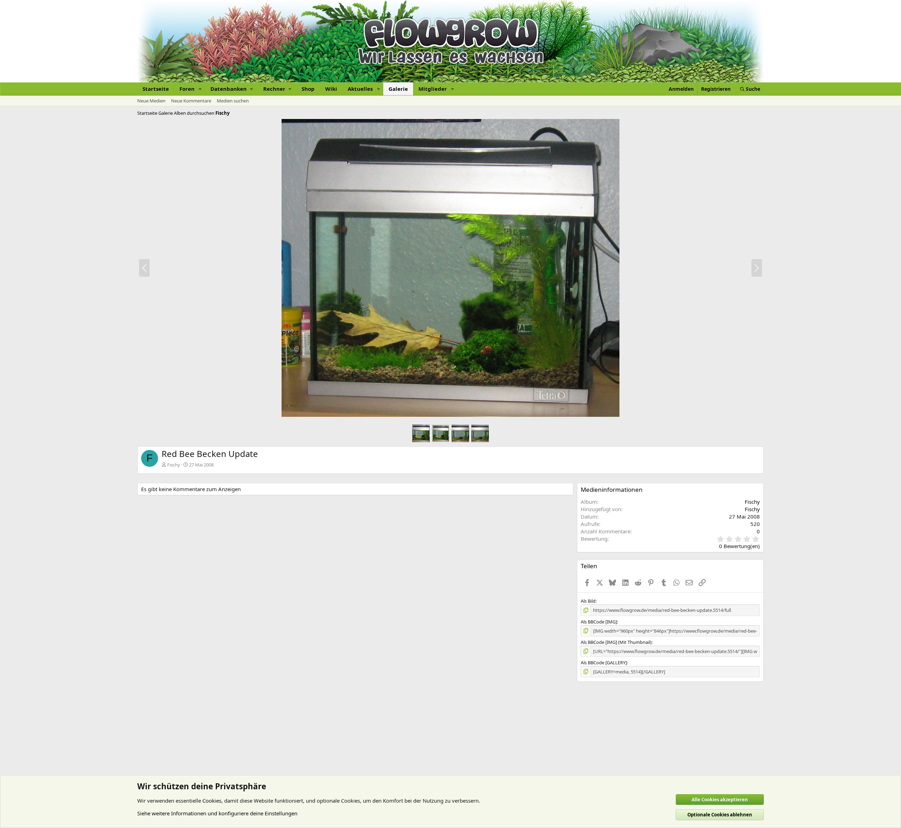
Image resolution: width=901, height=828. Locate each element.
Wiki (331, 88)
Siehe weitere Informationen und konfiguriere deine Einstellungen (217, 813)
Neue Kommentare (191, 101)
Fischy (173, 465)
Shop (308, 88)
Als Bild (588, 601)
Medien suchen (233, 101)
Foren (187, 88)
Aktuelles (360, 88)
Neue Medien (151, 101)
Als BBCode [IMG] (599, 622)
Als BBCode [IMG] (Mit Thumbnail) (616, 642)
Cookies (211, 800)
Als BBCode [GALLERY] (604, 662)
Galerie (398, 88)
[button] (200, 88)
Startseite (156, 88)
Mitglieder (432, 88)
